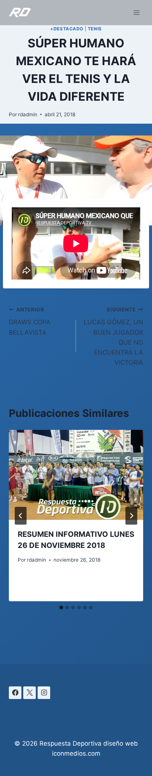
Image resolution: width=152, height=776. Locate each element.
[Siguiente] (131, 516)
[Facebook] (15, 692)
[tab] (61, 607)
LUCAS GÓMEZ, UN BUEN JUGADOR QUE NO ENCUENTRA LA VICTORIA (113, 336)
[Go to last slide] (21, 516)
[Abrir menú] (136, 12)
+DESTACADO (66, 28)
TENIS (95, 28)
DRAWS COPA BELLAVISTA (30, 321)
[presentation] (76, 475)
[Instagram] (44, 692)
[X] (29, 692)
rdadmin (27, 114)
